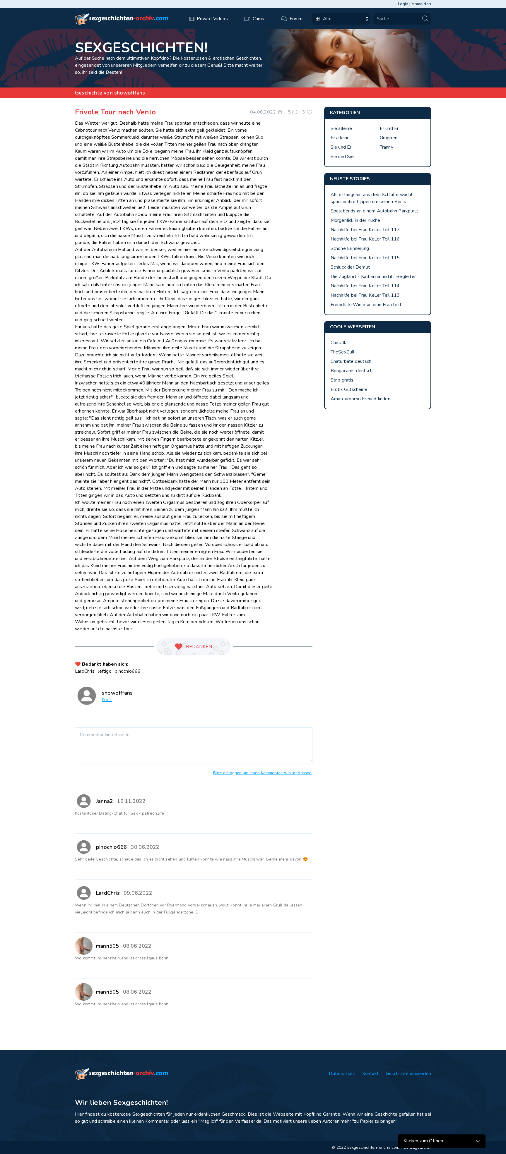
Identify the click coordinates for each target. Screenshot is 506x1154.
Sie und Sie (342, 156)
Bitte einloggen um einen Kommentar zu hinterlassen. (262, 773)
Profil (107, 700)
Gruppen (388, 138)
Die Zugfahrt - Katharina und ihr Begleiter (373, 276)
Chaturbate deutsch (351, 361)
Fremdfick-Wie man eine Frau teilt (366, 304)
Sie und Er (341, 147)
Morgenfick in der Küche (355, 220)
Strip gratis (342, 380)
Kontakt (370, 1073)
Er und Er (389, 128)
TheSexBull (343, 352)
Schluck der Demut (350, 267)
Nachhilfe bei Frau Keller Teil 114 (365, 286)
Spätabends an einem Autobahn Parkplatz (374, 211)
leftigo (104, 671)
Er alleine (340, 138)
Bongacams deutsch (351, 371)
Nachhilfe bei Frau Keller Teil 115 (365, 258)
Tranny (386, 147)
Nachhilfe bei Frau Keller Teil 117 (365, 229)
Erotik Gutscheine (349, 389)
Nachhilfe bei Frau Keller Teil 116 (365, 239)
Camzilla (339, 342)
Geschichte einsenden (408, 1073)
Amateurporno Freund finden (360, 399)
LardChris (85, 671)
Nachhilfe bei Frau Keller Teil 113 (365, 295)
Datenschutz (342, 1073)
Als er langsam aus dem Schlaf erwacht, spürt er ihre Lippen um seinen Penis (372, 198)
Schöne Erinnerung (350, 248)
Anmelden (421, 4)
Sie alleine (341, 128)
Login (403, 4)
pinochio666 (128, 671)
